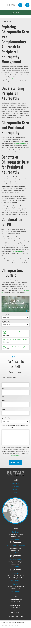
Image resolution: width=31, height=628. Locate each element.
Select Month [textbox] (6, 317)
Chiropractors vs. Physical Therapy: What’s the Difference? (15, 340)
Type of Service (6, 418)
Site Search (15, 492)
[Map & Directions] (15, 539)
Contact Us (15, 489)
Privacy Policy (4, 625)
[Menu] (3, 5)
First (3, 388)
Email (3, 409)
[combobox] (16, 318)
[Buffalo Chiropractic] (11, 5)
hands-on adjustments (20, 144)
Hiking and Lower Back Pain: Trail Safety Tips (14, 347)
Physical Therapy (15, 486)
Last (3, 396)
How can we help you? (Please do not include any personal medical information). (15, 427)
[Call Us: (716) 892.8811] (20, 5)
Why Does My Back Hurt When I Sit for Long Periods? (14, 332)
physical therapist (17, 251)
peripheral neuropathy (13, 79)
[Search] (27, 5)
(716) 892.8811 (15, 542)
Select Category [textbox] (7, 325)
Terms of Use (11, 625)
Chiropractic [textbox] (6, 421)
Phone (4, 400)
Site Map (16, 625)
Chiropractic (15, 483)
